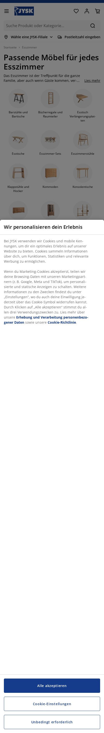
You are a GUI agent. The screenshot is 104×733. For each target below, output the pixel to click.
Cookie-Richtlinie (62, 322)
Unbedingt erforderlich (52, 722)
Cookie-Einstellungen (52, 704)
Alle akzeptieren (52, 685)
